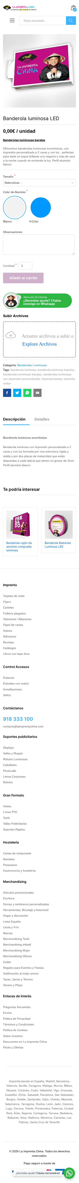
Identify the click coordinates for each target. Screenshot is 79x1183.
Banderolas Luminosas (32, 365)
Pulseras (8, 677)
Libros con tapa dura (16, 653)
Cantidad (9, 265)
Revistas (8, 642)
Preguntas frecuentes (17, 1007)
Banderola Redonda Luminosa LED (58, 544)
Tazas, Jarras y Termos (18, 979)
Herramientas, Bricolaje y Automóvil (25, 910)
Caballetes (10, 765)
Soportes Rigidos (14, 829)
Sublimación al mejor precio (20, 973)
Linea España (12, 921)
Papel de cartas (13, 624)
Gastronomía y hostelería (19, 870)
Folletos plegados (14, 613)
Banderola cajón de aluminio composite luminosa (19, 546)
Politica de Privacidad (16, 1018)
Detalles (41, 419)
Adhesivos (9, 636)
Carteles (8, 607)
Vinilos (7, 806)
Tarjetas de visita (14, 596)
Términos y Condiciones (18, 1024)
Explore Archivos (39, 344)
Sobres (7, 630)
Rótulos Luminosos (15, 759)
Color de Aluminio (14, 192)
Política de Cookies (15, 1030)
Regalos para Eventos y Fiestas (23, 967)
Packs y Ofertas (13, 1047)
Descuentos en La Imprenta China (25, 1041)
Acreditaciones (12, 689)
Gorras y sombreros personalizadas (26, 904)
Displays (8, 747)
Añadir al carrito (23, 278)
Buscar (71, 20)
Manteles (9, 859)
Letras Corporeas (14, 776)
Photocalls (9, 770)
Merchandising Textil (16, 938)
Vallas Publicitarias (15, 823)
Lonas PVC (10, 812)
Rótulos (8, 782)
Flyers (7, 601)
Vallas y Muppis (13, 753)
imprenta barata (52, 378)
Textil (6, 817)
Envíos (7, 1012)
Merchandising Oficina (17, 956)
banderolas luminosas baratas (22, 374)
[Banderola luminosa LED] (7, 393)
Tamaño (8, 176)
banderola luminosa (23, 369)
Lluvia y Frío (11, 927)
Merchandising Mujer (16, 950)
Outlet (7, 962)
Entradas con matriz (16, 683)
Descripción (14, 419)
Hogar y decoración (15, 915)
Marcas (8, 933)
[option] (20, 532)
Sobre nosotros (13, 1036)
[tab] (16, 421)
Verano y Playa (12, 985)
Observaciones (12, 232)
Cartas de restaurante (17, 853)
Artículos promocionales (18, 892)
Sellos (7, 695)
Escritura (8, 898)
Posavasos (10, 865)
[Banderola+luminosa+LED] (17, 393)
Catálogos (9, 648)
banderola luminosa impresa (56, 369)
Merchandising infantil (17, 944)
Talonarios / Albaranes (17, 619)
